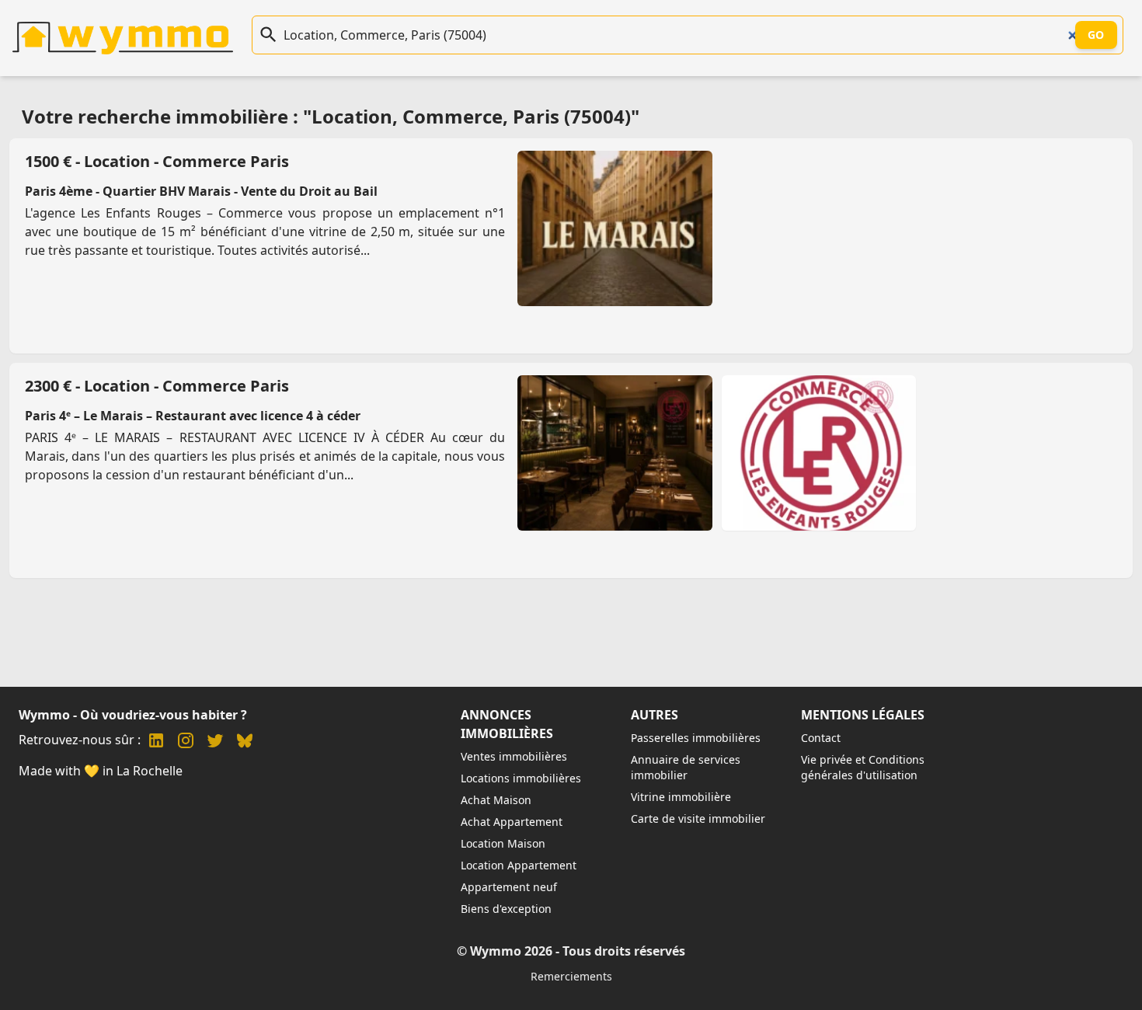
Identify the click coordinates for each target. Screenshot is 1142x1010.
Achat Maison (496, 799)
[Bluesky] (244, 742)
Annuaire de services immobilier (685, 767)
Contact (821, 737)
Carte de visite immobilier (698, 818)
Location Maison (503, 843)
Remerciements (571, 976)
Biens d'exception (506, 908)
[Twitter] (215, 742)
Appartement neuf (509, 886)
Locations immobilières (521, 778)
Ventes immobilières (514, 756)
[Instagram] (185, 742)
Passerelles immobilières (696, 737)
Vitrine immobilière (681, 796)
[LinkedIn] (156, 742)
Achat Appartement (511, 821)
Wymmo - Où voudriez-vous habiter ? (133, 714)
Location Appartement (518, 865)
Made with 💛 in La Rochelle (101, 770)
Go (1096, 34)
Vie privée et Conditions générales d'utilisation (862, 767)
